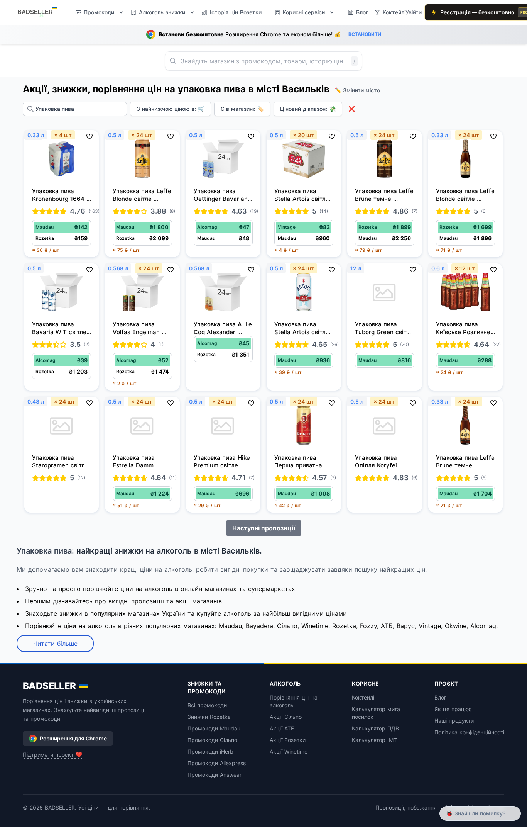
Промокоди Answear (214, 774)
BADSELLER (49, 685)
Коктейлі (363, 697)
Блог (440, 697)
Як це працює (453, 709)
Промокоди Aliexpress (216, 763)
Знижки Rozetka (209, 716)
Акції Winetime (288, 751)
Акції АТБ (282, 728)
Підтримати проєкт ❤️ (52, 754)
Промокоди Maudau (213, 728)
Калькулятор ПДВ (375, 728)
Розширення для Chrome (73, 738)
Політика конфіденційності (469, 732)
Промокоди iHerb (210, 751)
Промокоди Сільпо (212, 740)
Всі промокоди (207, 705)
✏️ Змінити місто (357, 90)
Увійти (413, 12)
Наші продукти (454, 720)
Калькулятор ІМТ (374, 740)
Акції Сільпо (286, 716)
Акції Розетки (288, 740)
